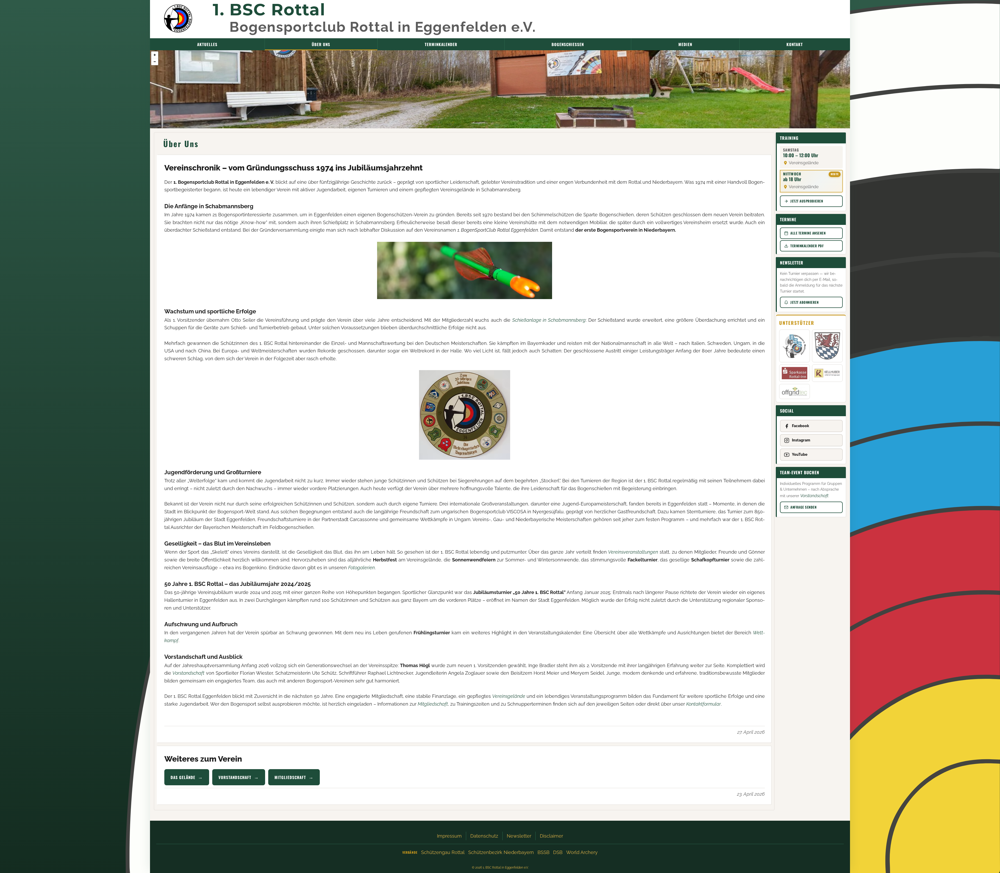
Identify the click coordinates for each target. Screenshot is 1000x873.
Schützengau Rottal (443, 852)
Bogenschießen (568, 44)
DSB (557, 852)
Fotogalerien (361, 567)
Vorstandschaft (188, 673)
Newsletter (519, 836)
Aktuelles (207, 44)
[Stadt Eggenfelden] (827, 346)
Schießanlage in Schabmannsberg (549, 320)
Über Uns (321, 44)
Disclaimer (551, 836)
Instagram (801, 440)
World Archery (582, 852)
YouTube (799, 454)
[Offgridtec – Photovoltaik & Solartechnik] (794, 391)
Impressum (449, 836)
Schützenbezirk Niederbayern (501, 852)
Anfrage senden (803, 507)
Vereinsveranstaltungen (633, 552)
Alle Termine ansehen (808, 233)
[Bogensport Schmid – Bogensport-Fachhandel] (794, 346)
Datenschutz (484, 836)
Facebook (800, 426)
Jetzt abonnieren (804, 302)
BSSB (543, 852)
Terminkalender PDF (807, 245)
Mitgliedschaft (433, 704)
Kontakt (794, 44)
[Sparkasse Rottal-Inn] (794, 373)
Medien (685, 44)
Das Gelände (183, 777)
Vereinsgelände (508, 696)
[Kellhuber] (827, 373)
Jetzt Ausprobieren (806, 201)
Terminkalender (441, 44)
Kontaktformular (703, 704)
